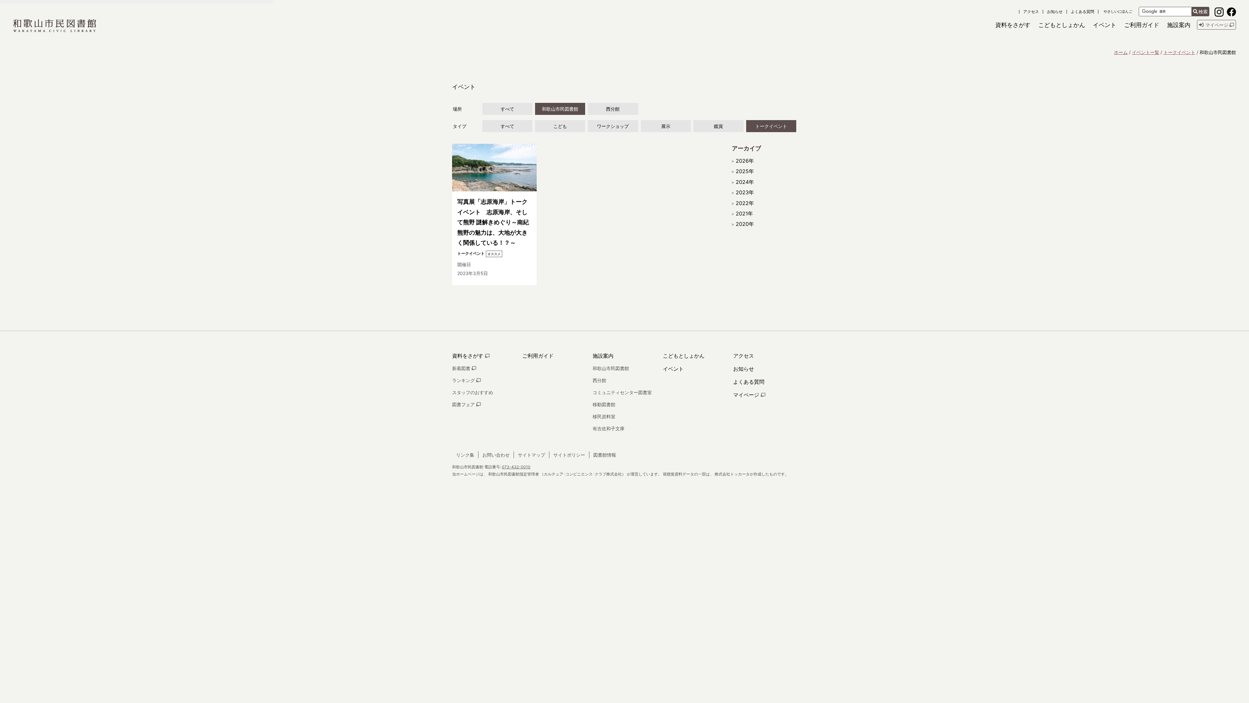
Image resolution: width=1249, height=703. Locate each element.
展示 (665, 126)
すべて (507, 109)
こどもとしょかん (684, 355)
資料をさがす (468, 355)
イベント (673, 368)
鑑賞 (718, 126)
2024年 (745, 182)
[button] (1012, 25)
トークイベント (1179, 52)
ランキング (464, 380)
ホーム (1121, 52)
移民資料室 (604, 416)
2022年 (745, 203)
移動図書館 (604, 404)
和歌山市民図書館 (560, 109)
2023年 (745, 192)
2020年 (745, 224)
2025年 (745, 171)
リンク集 (465, 455)
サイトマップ (531, 455)
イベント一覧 (1145, 52)
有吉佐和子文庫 (608, 428)
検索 (1203, 11)
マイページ (747, 395)
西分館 (613, 109)
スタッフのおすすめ (472, 392)
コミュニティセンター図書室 (622, 392)
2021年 (744, 213)
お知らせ (1055, 12)
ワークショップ (613, 126)
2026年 (745, 161)
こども (560, 126)
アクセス (1031, 12)
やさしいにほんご (1118, 11)
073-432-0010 (516, 466)
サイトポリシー (569, 455)
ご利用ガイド (538, 355)
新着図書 (462, 368)
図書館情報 (604, 455)
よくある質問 (1082, 12)
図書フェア (464, 404)
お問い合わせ (496, 455)
